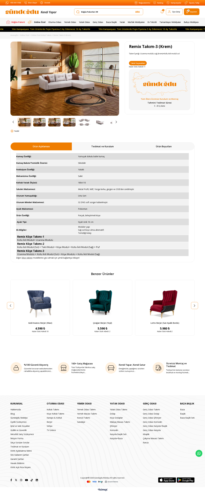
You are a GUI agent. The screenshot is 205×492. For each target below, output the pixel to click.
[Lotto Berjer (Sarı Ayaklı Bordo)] (164, 300)
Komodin (114, 430)
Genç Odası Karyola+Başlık (155, 426)
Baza (182, 409)
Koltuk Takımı (53, 409)
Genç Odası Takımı (151, 409)
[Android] (186, 480)
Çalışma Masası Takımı (153, 438)
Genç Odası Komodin (152, 422)
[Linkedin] (37, 480)
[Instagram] (21, 480)
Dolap (112, 413)
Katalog (160, 3)
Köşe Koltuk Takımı (55, 413)
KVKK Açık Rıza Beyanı (20, 467)
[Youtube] (26, 480)
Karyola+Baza (116, 438)
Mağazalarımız (144, 3)
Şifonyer (113, 426)
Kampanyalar (176, 3)
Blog (12, 413)
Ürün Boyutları (164, 146)
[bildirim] (162, 12)
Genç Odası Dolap (151, 413)
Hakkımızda (15, 409)
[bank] (102, 482)
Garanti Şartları (17, 459)
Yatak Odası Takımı (118, 409)
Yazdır (16, 131)
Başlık (182, 413)
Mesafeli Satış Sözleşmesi (22, 434)
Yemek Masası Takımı (87, 413)
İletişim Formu (16, 438)
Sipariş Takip (194, 3)
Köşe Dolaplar (116, 417)
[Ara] (138, 12)
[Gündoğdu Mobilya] (22, 11)
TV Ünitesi (51, 430)
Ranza (146, 442)
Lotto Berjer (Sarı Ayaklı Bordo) (164, 323)
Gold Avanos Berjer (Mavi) (40, 323)
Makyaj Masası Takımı (120, 422)
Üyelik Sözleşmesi (18, 422)
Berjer (49, 422)
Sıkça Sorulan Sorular (19, 442)
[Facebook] (11, 480)
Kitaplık (146, 434)
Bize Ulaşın (32, 3)
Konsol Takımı (83, 417)
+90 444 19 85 (15, 3)
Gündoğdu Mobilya (18, 417)
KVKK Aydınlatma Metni (21, 450)
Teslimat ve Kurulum (102, 146)
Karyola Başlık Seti (118, 434)
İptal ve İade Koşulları (20, 426)
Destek (47, 3)
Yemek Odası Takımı (86, 409)
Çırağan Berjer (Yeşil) (102, 323)
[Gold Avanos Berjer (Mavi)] (40, 300)
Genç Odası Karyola (152, 430)
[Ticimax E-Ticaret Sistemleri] (103, 490)
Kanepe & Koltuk (54, 417)
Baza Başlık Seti (187, 417)
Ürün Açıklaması (41, 146)
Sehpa (49, 426)
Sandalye (81, 422)
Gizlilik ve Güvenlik (18, 430)
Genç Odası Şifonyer (152, 417)
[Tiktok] (32, 480)
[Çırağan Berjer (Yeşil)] (102, 300)
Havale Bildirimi (17, 463)
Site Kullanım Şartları (19, 455)
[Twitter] (16, 480)
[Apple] (167, 480)
